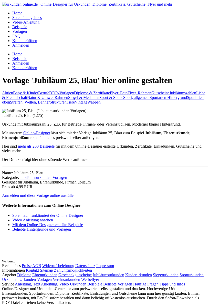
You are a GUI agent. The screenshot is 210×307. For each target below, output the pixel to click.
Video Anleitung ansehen (32, 220)
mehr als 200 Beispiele (36, 146)
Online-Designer (36, 133)
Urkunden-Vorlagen (35, 279)
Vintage (81, 102)
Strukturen (58, 102)
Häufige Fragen (146, 284)
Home (17, 13)
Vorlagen (19, 31)
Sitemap (46, 270)
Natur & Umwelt (41, 97)
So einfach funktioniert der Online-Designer (47, 215)
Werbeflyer (90, 279)
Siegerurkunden (165, 275)
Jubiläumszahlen (183, 93)
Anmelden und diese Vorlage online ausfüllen (39, 195)
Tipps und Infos (172, 284)
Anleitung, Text (27, 284)
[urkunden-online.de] (87, 4)
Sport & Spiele (111, 97)
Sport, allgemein (136, 97)
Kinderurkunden (138, 275)
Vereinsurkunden (66, 279)
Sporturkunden (192, 275)
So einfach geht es (27, 17)
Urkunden (10, 279)
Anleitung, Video (55, 284)
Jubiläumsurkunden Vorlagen (43, 177)
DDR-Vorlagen (61, 93)
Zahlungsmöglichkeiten (73, 270)
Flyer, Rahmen (139, 93)
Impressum (105, 265)
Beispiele (19, 27)
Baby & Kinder (25, 93)
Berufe (43, 93)
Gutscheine (160, 93)
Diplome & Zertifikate (92, 93)
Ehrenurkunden (44, 275)
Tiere (71, 102)
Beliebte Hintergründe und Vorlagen (41, 229)
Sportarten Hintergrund (168, 97)
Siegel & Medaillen (83, 97)
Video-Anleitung (25, 22)
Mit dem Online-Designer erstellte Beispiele (47, 224)
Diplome (24, 275)
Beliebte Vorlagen (117, 284)
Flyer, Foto (119, 93)
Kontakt (32, 270)
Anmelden (20, 45)
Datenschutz (85, 265)
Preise (27, 265)
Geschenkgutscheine (75, 275)
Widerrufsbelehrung (58, 265)
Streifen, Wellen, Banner (30, 102)
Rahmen (61, 97)
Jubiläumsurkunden (108, 275)
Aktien (7, 93)
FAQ (16, 36)
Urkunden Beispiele (86, 284)
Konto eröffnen (24, 40)
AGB (36, 265)
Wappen (94, 102)
